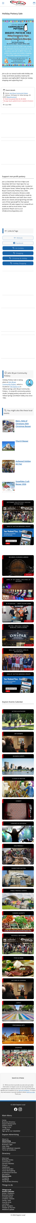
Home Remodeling (8, 1171)
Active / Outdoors (8, 1193)
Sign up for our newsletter (11, 1131)
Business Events (7, 1195)
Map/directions (11, 97)
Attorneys (5, 1158)
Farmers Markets (8, 1164)
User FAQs (5, 1146)
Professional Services (9, 1173)
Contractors (6, 1162)
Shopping (19, 253)
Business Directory (8, 1122)
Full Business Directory (10, 1182)
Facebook (19, 243)
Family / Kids (6, 1200)
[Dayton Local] (18, 3)
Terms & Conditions (9, 1150)
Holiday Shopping (19, 263)
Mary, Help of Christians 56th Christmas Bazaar (23, 424)
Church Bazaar (22, 441)
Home (4, 1120)
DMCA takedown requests (11, 1148)
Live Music (5, 1204)
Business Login (7, 1145)
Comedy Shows (7, 1197)
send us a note (30, 1092)
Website (19, 238)
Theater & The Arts (8, 1208)
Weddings (5, 1180)
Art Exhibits (19, 248)
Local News (6, 1129)
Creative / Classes (8, 1199)
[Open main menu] (2, 3)
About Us (5, 1139)
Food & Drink (6, 1202)
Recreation (6, 1174)
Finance (5, 1165)
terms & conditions (24, 1090)
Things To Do (6, 1127)
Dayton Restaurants (9, 1124)
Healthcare (6, 1167)
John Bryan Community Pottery (19, 93)
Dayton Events (7, 1126)
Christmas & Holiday (19, 258)
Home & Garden (7, 1169)
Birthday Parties (7, 1160)
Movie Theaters (7, 1206)
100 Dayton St (15, 387)
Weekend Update (8, 1209)
